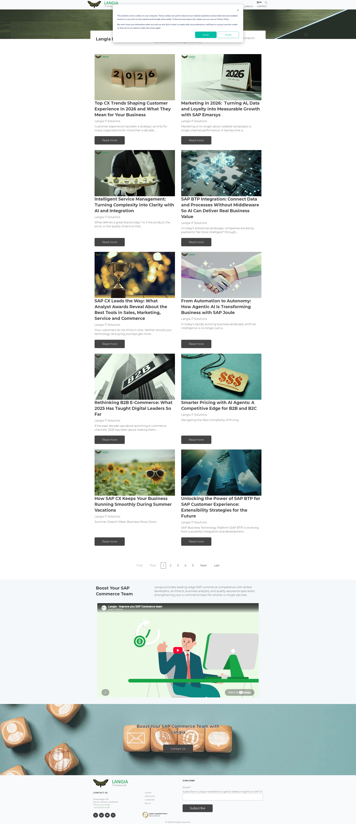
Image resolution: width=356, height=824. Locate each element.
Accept (206, 35)
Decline (228, 35)
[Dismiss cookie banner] (238, 10)
